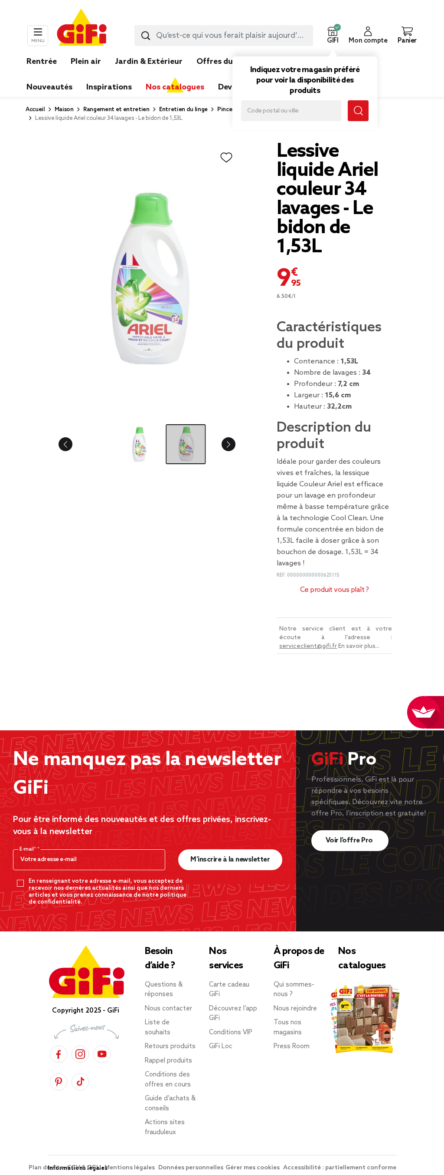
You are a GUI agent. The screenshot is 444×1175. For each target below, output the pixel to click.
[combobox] (223, 35)
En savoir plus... (358, 646)
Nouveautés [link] (49, 87)
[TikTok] (80, 1080)
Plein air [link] (86, 61)
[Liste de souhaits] (226, 157)
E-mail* (28, 849)
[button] (332, 35)
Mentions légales (130, 1168)
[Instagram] (80, 1053)
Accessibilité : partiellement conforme (339, 1168)
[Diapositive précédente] (72, 444)
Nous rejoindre (295, 1009)
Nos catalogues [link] (175, 87)
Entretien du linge (183, 109)
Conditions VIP (230, 1032)
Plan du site (47, 1168)
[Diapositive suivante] (221, 444)
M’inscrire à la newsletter (230, 859)
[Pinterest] (58, 1080)
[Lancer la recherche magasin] (358, 110)
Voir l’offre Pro (350, 840)
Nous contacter (168, 1009)
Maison (64, 109)
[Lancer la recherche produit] (145, 35)
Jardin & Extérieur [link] (149, 61)
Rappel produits (168, 1061)
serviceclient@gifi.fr (308, 646)
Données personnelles (190, 1168)
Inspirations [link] (109, 87)
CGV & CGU (84, 1168)
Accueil (35, 109)
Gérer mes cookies (253, 1168)
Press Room (292, 1046)
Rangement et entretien (116, 109)
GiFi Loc (220, 1046)
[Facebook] (58, 1053)
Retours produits (170, 1046)
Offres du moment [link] (231, 61)
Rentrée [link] (41, 61)
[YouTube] (102, 1053)
